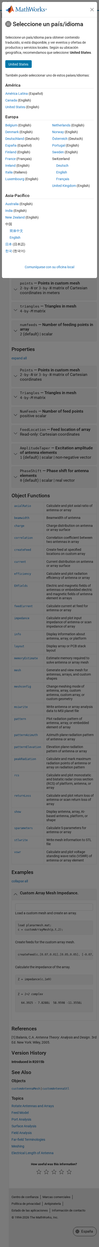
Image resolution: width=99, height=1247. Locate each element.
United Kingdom (64, 186)
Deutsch (62, 165)
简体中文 (16, 231)
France (10, 159)
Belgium (11, 125)
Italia (9, 172)
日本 (8, 244)
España (11, 145)
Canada (11, 100)
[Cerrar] (92, 9)
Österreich (60, 139)
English (61, 172)
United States (15, 107)
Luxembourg (14, 179)
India (9, 211)
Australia (12, 204)
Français (62, 179)
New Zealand (15, 217)
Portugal (58, 145)
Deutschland (14, 139)
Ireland (10, 165)
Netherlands (61, 125)
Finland (10, 152)
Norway (58, 132)
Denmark (12, 132)
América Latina (16, 93)
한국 (8, 251)
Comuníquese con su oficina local (49, 267)
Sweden (58, 152)
